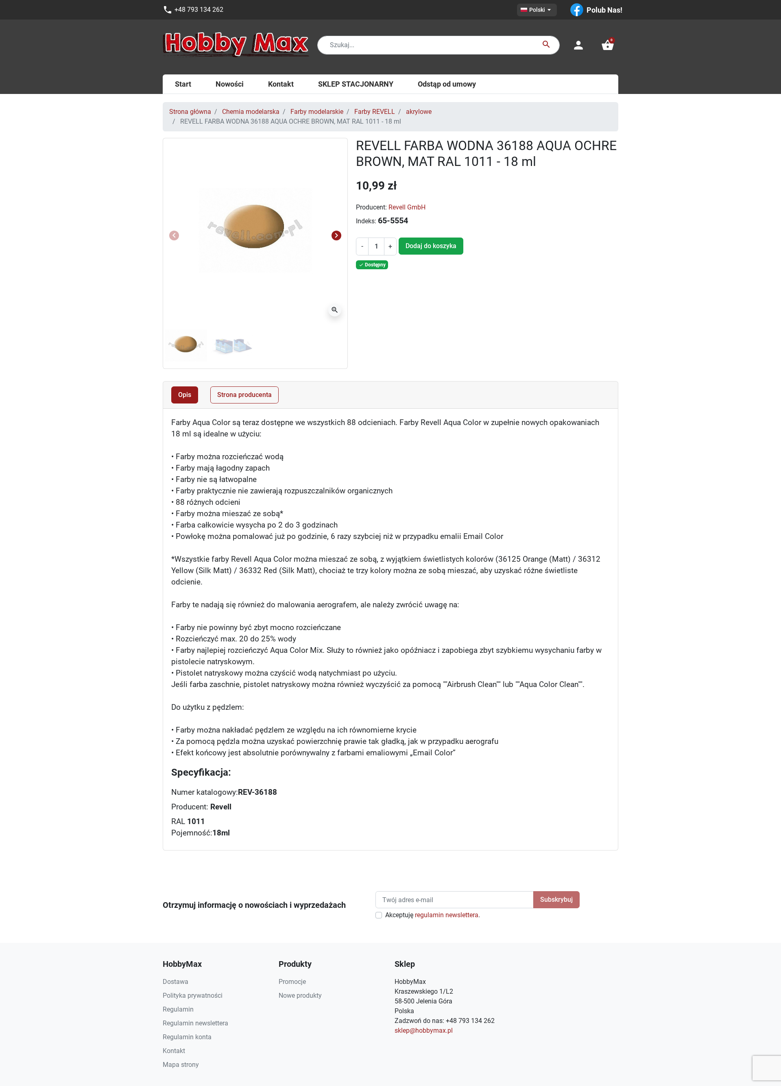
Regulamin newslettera (195, 1023)
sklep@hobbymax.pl (424, 1030)
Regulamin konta (187, 1037)
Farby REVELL (374, 112)
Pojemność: (191, 833)
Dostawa (175, 982)
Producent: (371, 207)
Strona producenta (244, 395)
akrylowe (419, 112)
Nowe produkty (300, 995)
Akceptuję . (432, 915)
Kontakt (174, 1051)
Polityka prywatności (193, 995)
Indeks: (366, 221)
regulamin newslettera (446, 915)
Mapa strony (181, 1065)
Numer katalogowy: (204, 792)
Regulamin (178, 1009)
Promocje (292, 982)
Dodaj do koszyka (431, 246)
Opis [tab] (184, 395)
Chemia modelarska (250, 112)
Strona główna (190, 112)
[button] (607, 45)
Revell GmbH (406, 207)
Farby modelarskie (316, 112)
